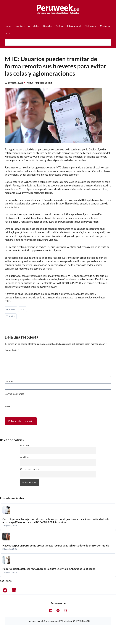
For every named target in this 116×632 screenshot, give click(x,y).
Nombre (9, 381)
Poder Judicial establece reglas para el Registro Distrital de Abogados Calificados (48, 568)
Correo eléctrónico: (29, 469)
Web (7, 406)
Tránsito (10, 316)
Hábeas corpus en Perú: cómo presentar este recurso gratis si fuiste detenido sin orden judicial (56, 545)
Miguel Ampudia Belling (39, 82)
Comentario (12, 349)
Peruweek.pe (58, 603)
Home (8, 26)
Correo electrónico (14, 393)
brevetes (10, 309)
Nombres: (25, 445)
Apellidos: (25, 457)
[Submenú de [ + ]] (10, 33)
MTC (22, 309)
